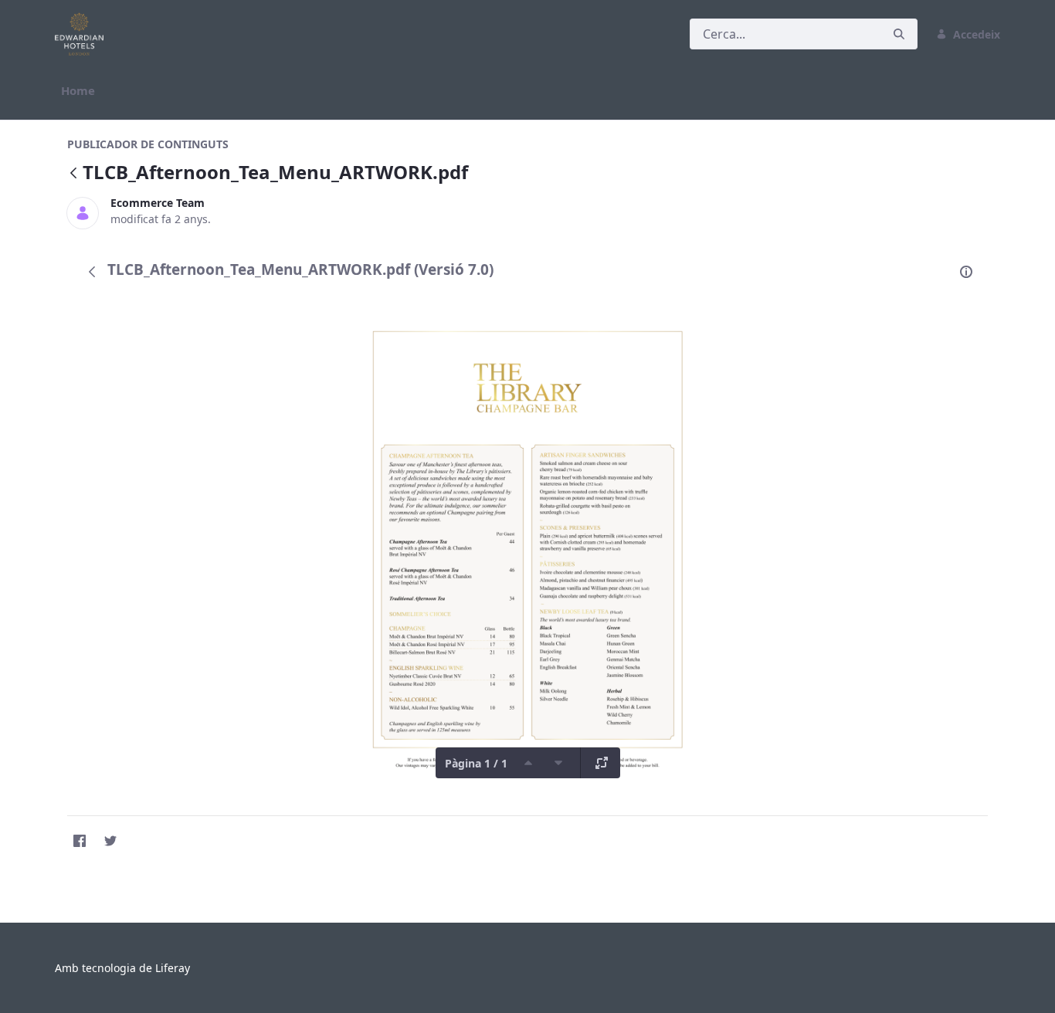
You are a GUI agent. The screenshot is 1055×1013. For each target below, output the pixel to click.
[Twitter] (110, 840)
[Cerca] (899, 34)
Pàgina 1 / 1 (476, 763)
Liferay (172, 967)
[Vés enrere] (73, 174)
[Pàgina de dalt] (528, 762)
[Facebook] (79, 840)
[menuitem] (78, 90)
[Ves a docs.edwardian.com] (82, 34)
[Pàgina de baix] (558, 762)
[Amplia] (601, 762)
